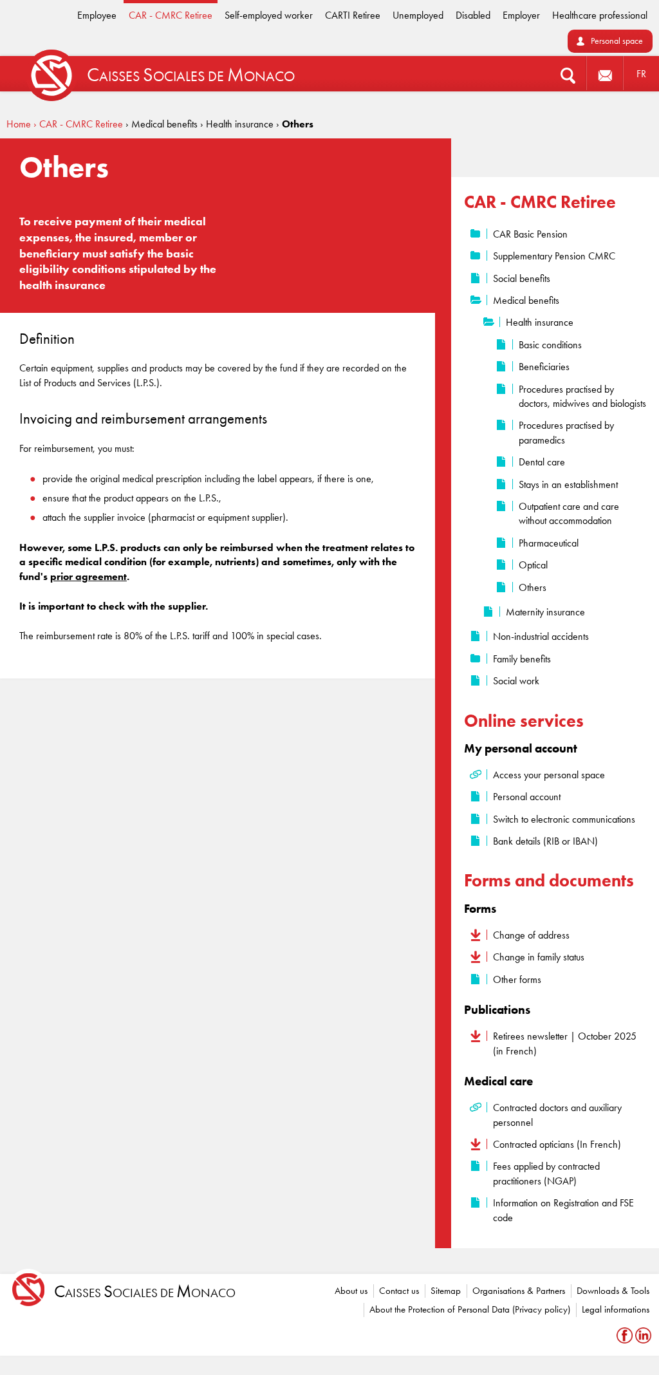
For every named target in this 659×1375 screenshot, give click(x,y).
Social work (516, 681)
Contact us (399, 1290)
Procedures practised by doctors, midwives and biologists (582, 396)
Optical (533, 565)
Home (18, 124)
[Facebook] (626, 1335)
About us (351, 1290)
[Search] (568, 73)
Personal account (527, 796)
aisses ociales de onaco (145, 1291)
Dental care (542, 462)
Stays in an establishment (568, 484)
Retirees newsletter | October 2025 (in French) (564, 1043)
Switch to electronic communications (564, 819)
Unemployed (418, 15)
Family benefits (522, 659)
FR (641, 74)
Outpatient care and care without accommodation (569, 513)
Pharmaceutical (549, 543)
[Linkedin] (643, 1335)
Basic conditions (550, 345)
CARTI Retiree (352, 15)
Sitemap (446, 1290)
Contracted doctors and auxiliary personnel (557, 1114)
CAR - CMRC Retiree (170, 15)
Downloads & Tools (613, 1290)
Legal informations (615, 1309)
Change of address (531, 935)
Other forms (517, 979)
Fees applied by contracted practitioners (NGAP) (546, 1173)
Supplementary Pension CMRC (554, 256)
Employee (96, 15)
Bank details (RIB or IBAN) (545, 841)
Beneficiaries (544, 366)
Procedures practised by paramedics (566, 432)
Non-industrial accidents (541, 636)
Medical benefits (526, 300)
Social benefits (521, 278)
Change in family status (538, 957)
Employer (521, 15)
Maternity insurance (545, 612)
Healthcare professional (599, 15)
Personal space (617, 40)
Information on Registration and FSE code (563, 1210)
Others (532, 587)
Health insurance (539, 322)
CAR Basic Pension (530, 234)
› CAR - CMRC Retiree (78, 124)
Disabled (473, 15)
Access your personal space (549, 775)
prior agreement (88, 576)
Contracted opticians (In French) (557, 1144)
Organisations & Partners (518, 1290)
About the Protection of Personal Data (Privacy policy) (469, 1309)
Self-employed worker (269, 15)
